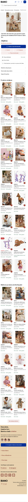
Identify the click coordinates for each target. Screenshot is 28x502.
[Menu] (24, 1)
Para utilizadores (6, 455)
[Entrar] (21, 1)
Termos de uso (22, 484)
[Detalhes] (11, 95)
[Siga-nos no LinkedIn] (13, 475)
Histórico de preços (6, 67)
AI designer (12, 468)
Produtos (4, 468)
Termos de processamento (19, 482)
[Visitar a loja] (13, 22)
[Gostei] (11, 84)
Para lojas (4, 460)
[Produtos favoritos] (18, 1)
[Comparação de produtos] (15, 1)
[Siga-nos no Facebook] (6, 475)
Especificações (5, 74)
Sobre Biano (5, 450)
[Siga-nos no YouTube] (9, 475)
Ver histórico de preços (6, 43)
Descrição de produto (6, 71)
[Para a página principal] (4, 1)
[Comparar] (11, 87)
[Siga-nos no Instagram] (2, 475)
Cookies (24, 480)
